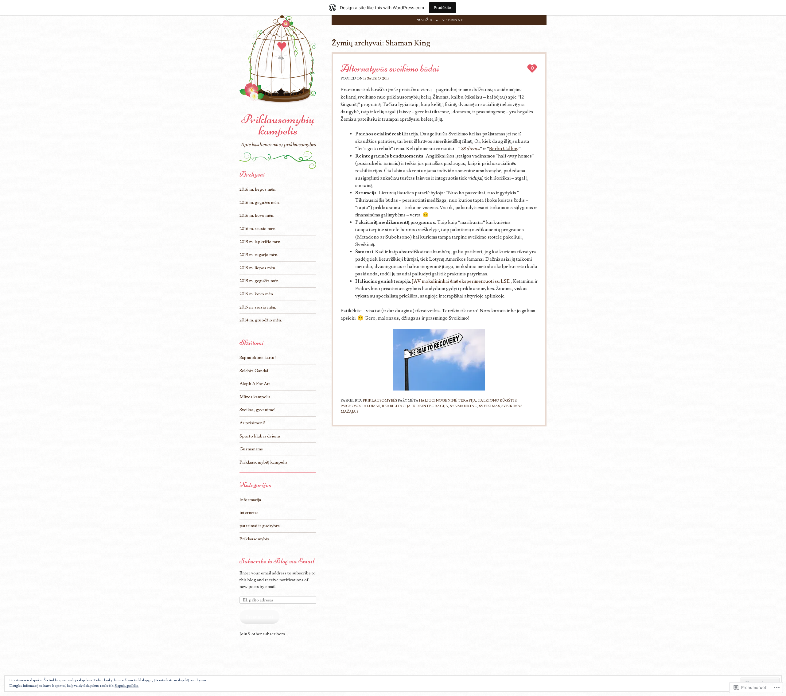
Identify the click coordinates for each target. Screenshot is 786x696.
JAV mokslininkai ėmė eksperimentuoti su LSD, (462, 281)
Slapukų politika (126, 685)
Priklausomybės (380, 400)
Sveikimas (489, 406)
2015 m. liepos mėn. (257, 268)
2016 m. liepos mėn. (257, 189)
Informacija (250, 500)
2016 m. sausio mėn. (257, 228)
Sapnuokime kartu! (257, 357)
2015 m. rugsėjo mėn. (258, 255)
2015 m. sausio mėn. (257, 307)
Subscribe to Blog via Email (276, 561)
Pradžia (424, 20)
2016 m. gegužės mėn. (259, 202)
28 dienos (470, 149)
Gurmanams (251, 449)
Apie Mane (452, 20)
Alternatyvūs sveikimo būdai (389, 68)
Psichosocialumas (360, 406)
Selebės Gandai (253, 371)
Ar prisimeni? (252, 423)
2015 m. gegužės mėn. (259, 281)
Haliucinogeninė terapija (447, 400)
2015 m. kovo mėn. (256, 294)
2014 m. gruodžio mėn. (260, 320)
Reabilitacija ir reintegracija (415, 406)
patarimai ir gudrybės (259, 526)
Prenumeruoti (259, 617)
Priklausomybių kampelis (277, 124)
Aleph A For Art (254, 384)
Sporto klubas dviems (260, 436)
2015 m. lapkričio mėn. (260, 242)
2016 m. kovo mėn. (256, 215)
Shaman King (463, 406)
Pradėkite (442, 7)
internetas (249, 512)
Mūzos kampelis (254, 397)
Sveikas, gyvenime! (257, 410)
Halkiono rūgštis (497, 400)
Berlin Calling (504, 149)
